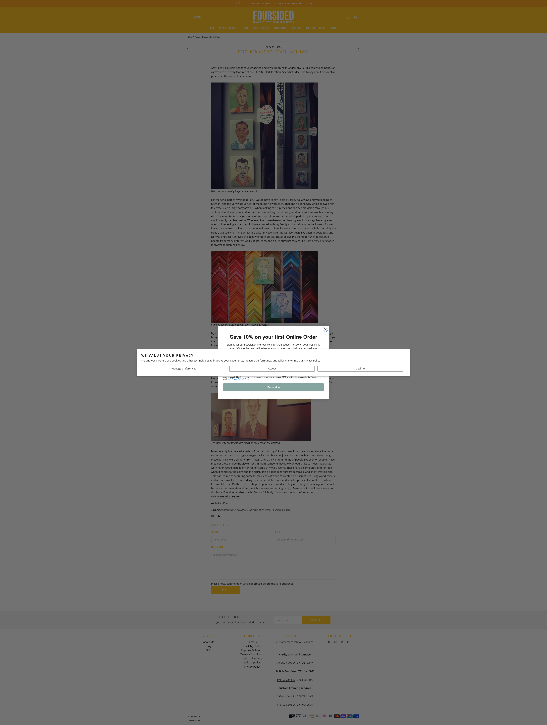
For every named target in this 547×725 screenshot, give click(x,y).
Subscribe (273, 387)
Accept (272, 368)
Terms (247, 379)
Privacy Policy (312, 360)
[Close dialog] (325, 329)
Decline (360, 368)
